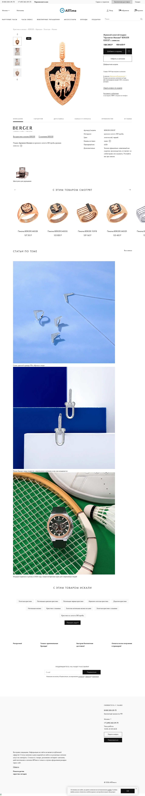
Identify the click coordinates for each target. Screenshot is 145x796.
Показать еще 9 (72, 623)
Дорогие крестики (120, 601)
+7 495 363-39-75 (24, 2)
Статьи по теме (25, 251)
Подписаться (91, 672)
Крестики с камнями (53, 608)
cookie (109, 790)
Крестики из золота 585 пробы (72, 615)
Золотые (47, 29)
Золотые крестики (25, 601)
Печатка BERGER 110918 (87, 231)
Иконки (54, 29)
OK (128, 791)
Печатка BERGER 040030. (58, 231)
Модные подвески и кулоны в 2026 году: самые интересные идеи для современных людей (45, 576)
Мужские (39, 29)
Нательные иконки (34, 608)
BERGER (31, 29)
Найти (141, 19)
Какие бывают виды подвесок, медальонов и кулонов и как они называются (40, 471)
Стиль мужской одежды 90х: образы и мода (28, 365)
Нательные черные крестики (73, 601)
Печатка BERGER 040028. (28, 231)
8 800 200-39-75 (8, 2)
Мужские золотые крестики (98, 601)
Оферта (16, 767)
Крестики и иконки (19, 29)
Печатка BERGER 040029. (117, 231)
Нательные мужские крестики (47, 601)
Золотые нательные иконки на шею (78, 608)
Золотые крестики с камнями (106, 608)
